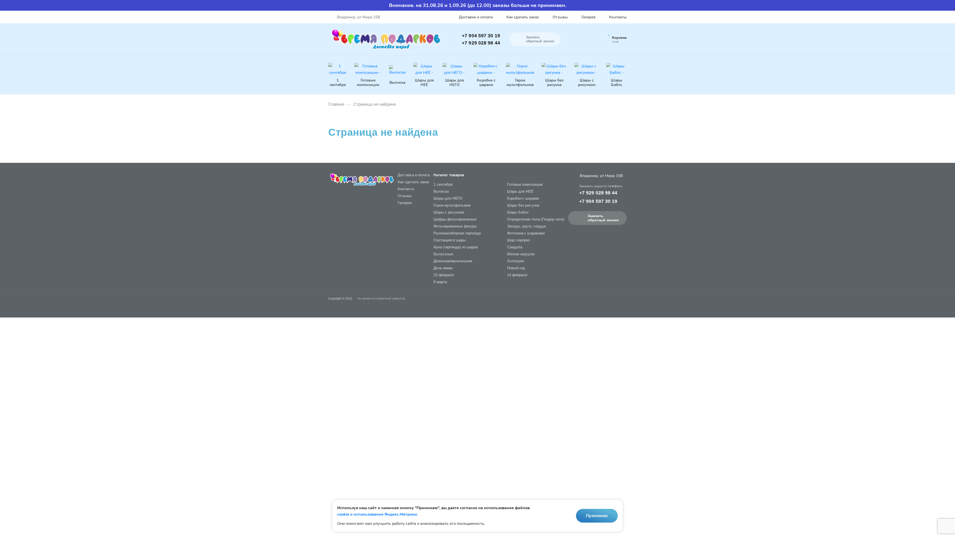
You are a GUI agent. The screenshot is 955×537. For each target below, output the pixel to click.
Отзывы (560, 17)
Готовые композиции (525, 184)
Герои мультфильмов (451, 205)
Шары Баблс (518, 212)
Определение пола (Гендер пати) (535, 219)
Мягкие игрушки (520, 254)
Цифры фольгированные (455, 219)
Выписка (441, 191)
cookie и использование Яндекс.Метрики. (377, 514)
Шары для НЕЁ (520, 191)
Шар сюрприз (518, 240)
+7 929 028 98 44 (481, 43)
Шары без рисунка (523, 205)
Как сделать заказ (522, 17)
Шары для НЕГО (447, 198)
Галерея (588, 17)
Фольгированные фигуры (455, 226)
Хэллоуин (515, 261)
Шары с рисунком (448, 212)
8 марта (440, 282)
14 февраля (517, 275)
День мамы (443, 268)
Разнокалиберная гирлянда (457, 233)
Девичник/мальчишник (452, 261)
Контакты (618, 17)
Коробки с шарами (523, 198)
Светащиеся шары (449, 240)
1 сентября (443, 184)
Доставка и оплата (476, 17)
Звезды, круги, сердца (526, 226)
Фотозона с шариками (526, 233)
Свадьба (515, 247)
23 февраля (443, 275)
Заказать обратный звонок (603, 218)
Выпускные (443, 254)
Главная (336, 104)
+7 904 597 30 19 (481, 35)
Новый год (516, 268)
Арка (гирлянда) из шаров (455, 247)
